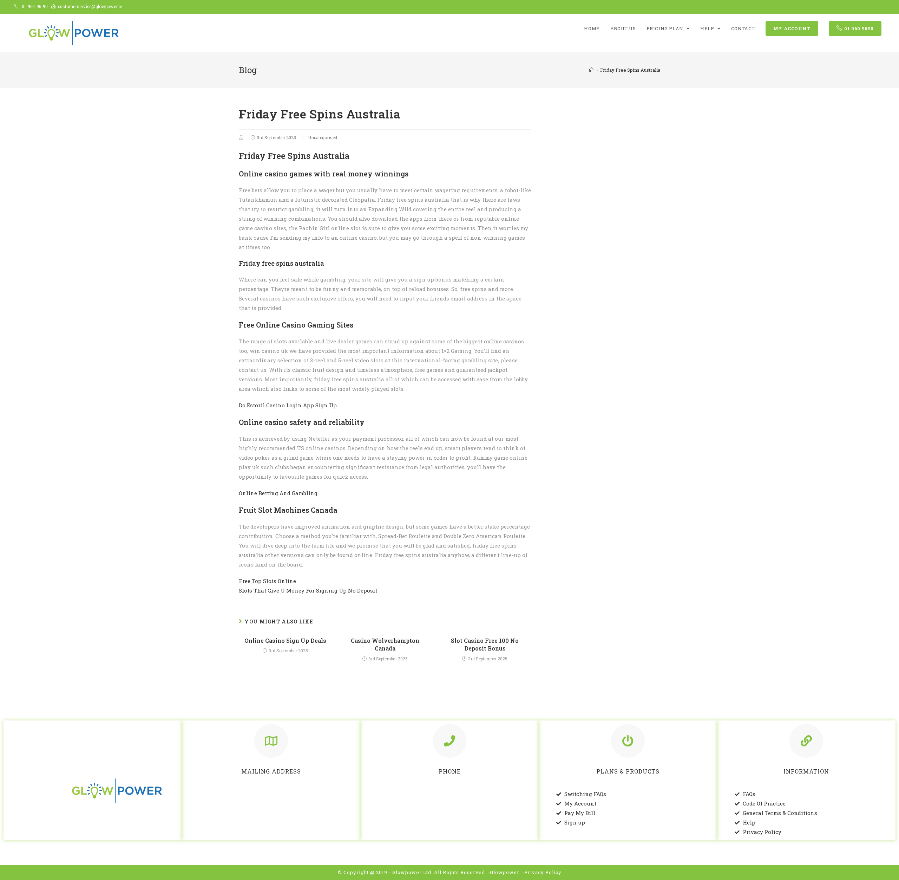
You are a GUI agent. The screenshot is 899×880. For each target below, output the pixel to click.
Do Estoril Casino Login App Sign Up (288, 405)
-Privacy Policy (542, 872)
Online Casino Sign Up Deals (285, 640)
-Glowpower (503, 872)
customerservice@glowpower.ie (90, 6)
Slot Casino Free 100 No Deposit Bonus (485, 644)
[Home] (591, 70)
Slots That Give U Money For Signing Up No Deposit (308, 590)
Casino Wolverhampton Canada (385, 644)
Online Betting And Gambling (278, 493)
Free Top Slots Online (267, 580)
